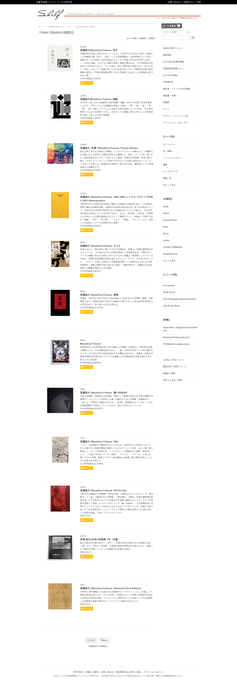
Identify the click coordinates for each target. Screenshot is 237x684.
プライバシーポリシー (153, 672)
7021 (82, 438)
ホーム (41, 27)
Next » (104, 640)
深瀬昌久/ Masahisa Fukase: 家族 (99, 294)
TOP (199, 2)
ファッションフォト (172, 158)
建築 (165, 164)
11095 (83, 96)
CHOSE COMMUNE (172, 247)
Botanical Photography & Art (176, 337)
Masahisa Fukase (90, 343)
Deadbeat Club (170, 254)
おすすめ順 (131, 38)
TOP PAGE (78, 672)
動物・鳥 (167, 178)
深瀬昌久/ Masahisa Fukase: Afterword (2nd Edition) (110, 588)
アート (166, 109)
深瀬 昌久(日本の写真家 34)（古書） (100, 539)
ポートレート (169, 144)
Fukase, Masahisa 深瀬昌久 (85, 27)
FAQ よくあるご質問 (172, 380)
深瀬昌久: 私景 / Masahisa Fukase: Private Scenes (109, 148)
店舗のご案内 (169, 373)
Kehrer (166, 240)
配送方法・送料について (174, 366)
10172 (83, 193)
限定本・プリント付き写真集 (176, 89)
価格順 (142, 38)
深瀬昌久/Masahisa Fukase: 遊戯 (99, 99)
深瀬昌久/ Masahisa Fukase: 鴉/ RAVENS (103, 392)
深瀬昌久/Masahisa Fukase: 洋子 (99, 50)
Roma (166, 233)
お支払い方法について (173, 360)
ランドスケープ (170, 171)
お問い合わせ (174, 2)
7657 (82, 585)
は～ (69, 27)
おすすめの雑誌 (170, 75)
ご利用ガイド (188, 2)
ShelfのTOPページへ (173, 48)
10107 (83, 487)
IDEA (165, 227)
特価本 (166, 102)
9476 (82, 242)
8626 (82, 291)
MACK (166, 213)
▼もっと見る (169, 185)
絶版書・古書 (169, 95)
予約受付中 (168, 82)
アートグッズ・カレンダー (175, 122)
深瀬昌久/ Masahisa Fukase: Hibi (99, 441)
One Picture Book (171, 306)
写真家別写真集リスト (56, 27)
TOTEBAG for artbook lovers (176, 344)
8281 (82, 340)
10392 (83, 144)
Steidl (165, 206)
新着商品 (167, 55)
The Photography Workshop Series (179, 299)
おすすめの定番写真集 (173, 62)
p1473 (83, 536)
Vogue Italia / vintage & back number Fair (180, 329)
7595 (82, 389)
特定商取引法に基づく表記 (128, 672)
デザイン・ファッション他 (175, 116)
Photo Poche (169, 292)
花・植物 (167, 151)
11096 (83, 47)
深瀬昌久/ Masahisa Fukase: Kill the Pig (103, 490)
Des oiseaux (169, 285)
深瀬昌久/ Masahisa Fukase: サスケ (100, 245)
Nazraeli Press (170, 220)
